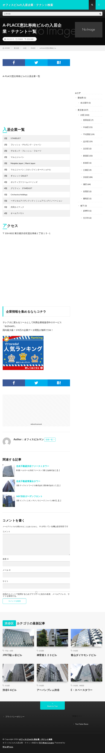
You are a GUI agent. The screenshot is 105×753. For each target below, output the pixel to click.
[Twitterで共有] (36, 62)
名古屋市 (84, 103)
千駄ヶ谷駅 (9, 650)
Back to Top (52, 706)
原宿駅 (41, 650)
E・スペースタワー (82, 689)
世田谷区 (87, 120)
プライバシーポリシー (14, 716)
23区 (82, 115)
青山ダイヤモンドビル (83, 655)
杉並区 (86, 163)
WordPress (8, 747)
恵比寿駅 (30, 39)
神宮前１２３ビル (47, 655)
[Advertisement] (36, 101)
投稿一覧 (49, 439)
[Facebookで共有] (14, 62)
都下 (82, 205)
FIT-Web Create (46, 743)
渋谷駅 (75, 650)
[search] (100, 14)
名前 (6, 559)
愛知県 (80, 97)
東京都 (80, 110)
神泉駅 (81, 685)
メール (7, 570)
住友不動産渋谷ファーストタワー (32, 466)
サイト (5, 581)
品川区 (86, 141)
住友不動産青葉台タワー (28, 481)
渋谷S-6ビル (10, 689)
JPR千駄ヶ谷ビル (12, 655)
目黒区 (86, 191)
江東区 (86, 170)
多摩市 (86, 211)
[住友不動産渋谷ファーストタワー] (9, 470)
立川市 (86, 218)
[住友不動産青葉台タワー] (9, 485)
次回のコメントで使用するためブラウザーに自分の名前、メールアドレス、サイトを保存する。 (36, 595)
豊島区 (86, 198)
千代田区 (87, 134)
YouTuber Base (81, 724)
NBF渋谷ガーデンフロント (29, 496)
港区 (85, 184)
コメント (6, 531)
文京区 (86, 148)
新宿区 (86, 156)
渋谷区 (20, 39)
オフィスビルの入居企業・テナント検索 (35, 739)
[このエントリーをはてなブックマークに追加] (59, 62)
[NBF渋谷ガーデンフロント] (9, 501)
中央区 (86, 127)
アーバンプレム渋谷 (48, 689)
